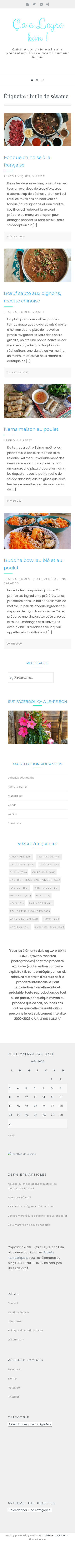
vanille (20, 926)
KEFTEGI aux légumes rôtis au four (31, 1206)
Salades (11, 583)
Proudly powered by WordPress (24, 1535)
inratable (46, 887)
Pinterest (13, 1396)
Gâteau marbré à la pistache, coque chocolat (37, 1215)
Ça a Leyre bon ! (37, 31)
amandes (21, 856)
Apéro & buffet (18, 440)
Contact (13, 1303)
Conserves (14, 823)
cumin (18, 872)
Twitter (12, 1378)
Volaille (12, 813)
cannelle (49, 856)
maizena (20, 895)
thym (51, 918)
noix (17, 903)
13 (35, 1096)
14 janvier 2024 (16, 236)
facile (19, 887)
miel (43, 895)
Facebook (14, 1369)
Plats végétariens (49, 578)
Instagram (14, 1387)
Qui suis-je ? (16, 1339)
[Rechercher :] (31, 677)
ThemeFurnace (37, 1539)
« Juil (11, 1134)
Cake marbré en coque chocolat (29, 1224)
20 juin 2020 (14, 643)
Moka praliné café (19, 1197)
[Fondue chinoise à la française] (37, 145)
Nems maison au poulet (31, 429)
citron (49, 864)
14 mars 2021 (14, 500)
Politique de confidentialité (25, 1330)
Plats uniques (17, 176)
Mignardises (15, 795)
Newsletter (15, 1321)
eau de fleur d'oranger (35, 879)
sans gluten (24, 918)
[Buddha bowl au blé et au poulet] (37, 548)
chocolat (22, 864)
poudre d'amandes (30, 911)
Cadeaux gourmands (21, 777)
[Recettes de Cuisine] (22, 1154)
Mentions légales (18, 1312)
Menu (39, 79)
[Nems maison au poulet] (37, 417)
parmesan (41, 903)
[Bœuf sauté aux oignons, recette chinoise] (37, 281)
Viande (38, 176)
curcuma (44, 872)
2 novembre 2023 (17, 372)
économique (49, 926)
